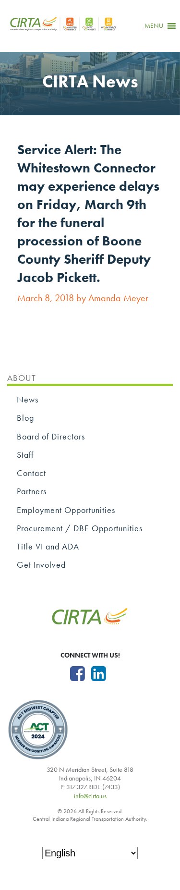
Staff (25, 454)
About (21, 377)
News (27, 399)
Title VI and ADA (48, 546)
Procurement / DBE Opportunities (80, 528)
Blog (25, 417)
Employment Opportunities (66, 509)
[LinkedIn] (98, 674)
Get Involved (41, 564)
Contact (31, 472)
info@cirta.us (90, 796)
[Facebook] (77, 674)
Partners (32, 491)
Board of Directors (51, 436)
